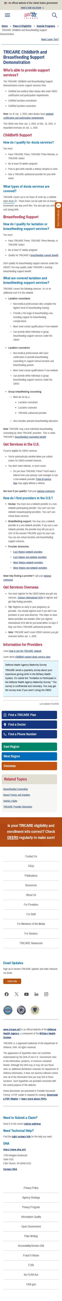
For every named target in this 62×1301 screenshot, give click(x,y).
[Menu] (7, 15)
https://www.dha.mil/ (14, 1149)
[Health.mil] (21, 1014)
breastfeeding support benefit (44, 255)
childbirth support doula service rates (32, 657)
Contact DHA (10, 1169)
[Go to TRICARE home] (31, 15)
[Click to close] (58, 205)
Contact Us (31, 856)
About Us (31, 895)
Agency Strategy (31, 1198)
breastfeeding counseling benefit (30, 437)
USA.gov (31, 1284)
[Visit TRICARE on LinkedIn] (36, 994)
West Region (12, 756)
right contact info (21, 1136)
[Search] (54, 15)
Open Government (31, 1226)
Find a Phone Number (22, 734)
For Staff (31, 914)
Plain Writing (31, 1236)
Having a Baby (10, 801)
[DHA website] (35, 1014)
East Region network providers (27, 552)
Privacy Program (31, 1207)
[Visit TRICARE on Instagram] (46, 994)
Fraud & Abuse (31, 1255)
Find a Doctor (17, 724)
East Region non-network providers (30, 557)
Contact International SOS (30, 597)
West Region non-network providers (30, 568)
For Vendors (31, 934)
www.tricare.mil (12, 1029)
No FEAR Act (31, 1275)
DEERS (12, 837)
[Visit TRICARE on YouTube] (26, 994)
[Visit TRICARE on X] (16, 994)
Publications (31, 876)
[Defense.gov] (7, 1014)
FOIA (31, 1265)
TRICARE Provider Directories (17, 806)
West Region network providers (28, 562)
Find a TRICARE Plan (22, 715)
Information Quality (31, 1217)
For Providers (31, 905)
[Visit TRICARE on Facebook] (6, 994)
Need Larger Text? (50, 39)
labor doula (8, 201)
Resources (31, 885)
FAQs (31, 866)
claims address (32, 1124)
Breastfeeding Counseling (15, 789)
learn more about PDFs (34, 1099)
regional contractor (46, 491)
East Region (11, 746)
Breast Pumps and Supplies (16, 795)
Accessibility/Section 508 (31, 1246)
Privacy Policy (31, 1188)
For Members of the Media (31, 924)
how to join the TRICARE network (25, 651)
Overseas (10, 766)
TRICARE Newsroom (31, 943)
